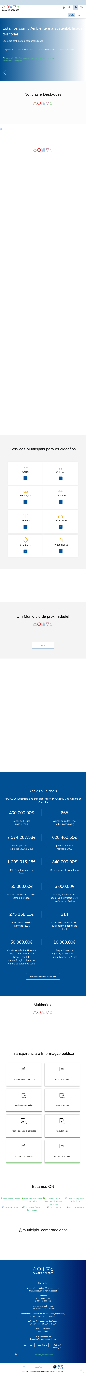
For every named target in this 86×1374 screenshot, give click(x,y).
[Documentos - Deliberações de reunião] (62, 1063)
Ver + (43, 645)
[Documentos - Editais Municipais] (62, 1140)
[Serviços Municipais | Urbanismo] (60, 511)
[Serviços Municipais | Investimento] (60, 535)
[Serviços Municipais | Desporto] (60, 487)
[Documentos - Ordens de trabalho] (24, 1089)
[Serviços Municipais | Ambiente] (25, 535)
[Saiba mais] (62, 1115)
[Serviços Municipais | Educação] (25, 487)
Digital (71, 15)
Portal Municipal (35, 1371)
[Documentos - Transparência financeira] (24, 1063)
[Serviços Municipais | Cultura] (60, 463)
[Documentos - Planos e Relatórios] (24, 1140)
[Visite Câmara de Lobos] (75, 588)
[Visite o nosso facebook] (69, 7)
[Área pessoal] (75, 7)
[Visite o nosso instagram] (63, 7)
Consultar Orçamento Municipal (43, 976)
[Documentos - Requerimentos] (24, 1115)
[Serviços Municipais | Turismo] (25, 511)
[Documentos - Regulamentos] (62, 1089)
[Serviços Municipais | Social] (25, 463)
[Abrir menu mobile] (82, 14)
